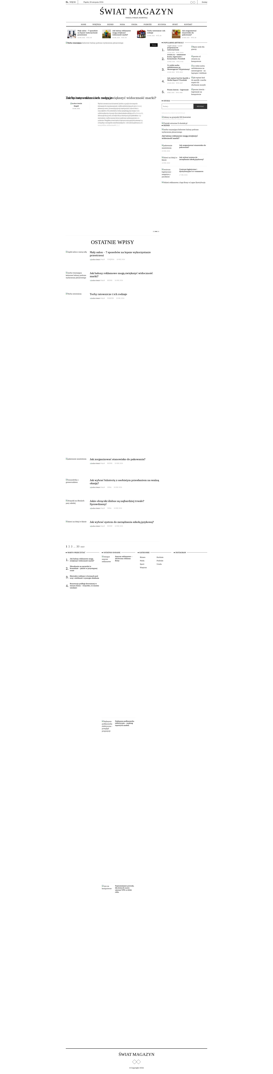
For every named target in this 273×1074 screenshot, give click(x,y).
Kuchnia (162, 24)
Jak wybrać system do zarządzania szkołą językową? (122, 522)
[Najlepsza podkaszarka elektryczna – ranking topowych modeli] (108, 800)
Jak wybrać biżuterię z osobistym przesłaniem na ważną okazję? (124, 481)
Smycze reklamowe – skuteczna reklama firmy (123, 558)
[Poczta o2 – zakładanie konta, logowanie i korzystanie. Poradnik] (199, 58)
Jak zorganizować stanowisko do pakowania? (117, 459)
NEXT (83, 547)
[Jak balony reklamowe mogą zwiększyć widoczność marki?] (184, 131)
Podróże (148, 24)
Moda (122, 24)
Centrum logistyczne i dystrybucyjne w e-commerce (191, 170)
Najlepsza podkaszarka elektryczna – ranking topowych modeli (124, 723)
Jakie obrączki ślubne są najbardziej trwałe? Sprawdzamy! (117, 502)
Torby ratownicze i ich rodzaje (89, 98)
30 (77, 546)
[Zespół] (76, 103)
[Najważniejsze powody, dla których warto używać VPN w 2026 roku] (108, 965)
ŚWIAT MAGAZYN (137, 11)
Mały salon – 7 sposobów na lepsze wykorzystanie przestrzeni (120, 253)
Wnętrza (96, 24)
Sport (175, 24)
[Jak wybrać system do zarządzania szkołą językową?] (170, 158)
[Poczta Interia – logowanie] (199, 92)
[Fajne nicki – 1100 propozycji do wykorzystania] (199, 48)
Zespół (103, 259)
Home (83, 24)
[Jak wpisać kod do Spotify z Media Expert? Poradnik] (199, 81)
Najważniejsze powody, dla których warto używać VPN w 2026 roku (124, 889)
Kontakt (188, 24)
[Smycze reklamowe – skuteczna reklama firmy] (108, 635)
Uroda (134, 24)
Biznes (110, 24)
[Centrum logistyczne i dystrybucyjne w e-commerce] (170, 173)
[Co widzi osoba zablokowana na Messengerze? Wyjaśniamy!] (199, 69)
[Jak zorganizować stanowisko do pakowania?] (170, 146)
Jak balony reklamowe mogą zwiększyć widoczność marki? (121, 274)
